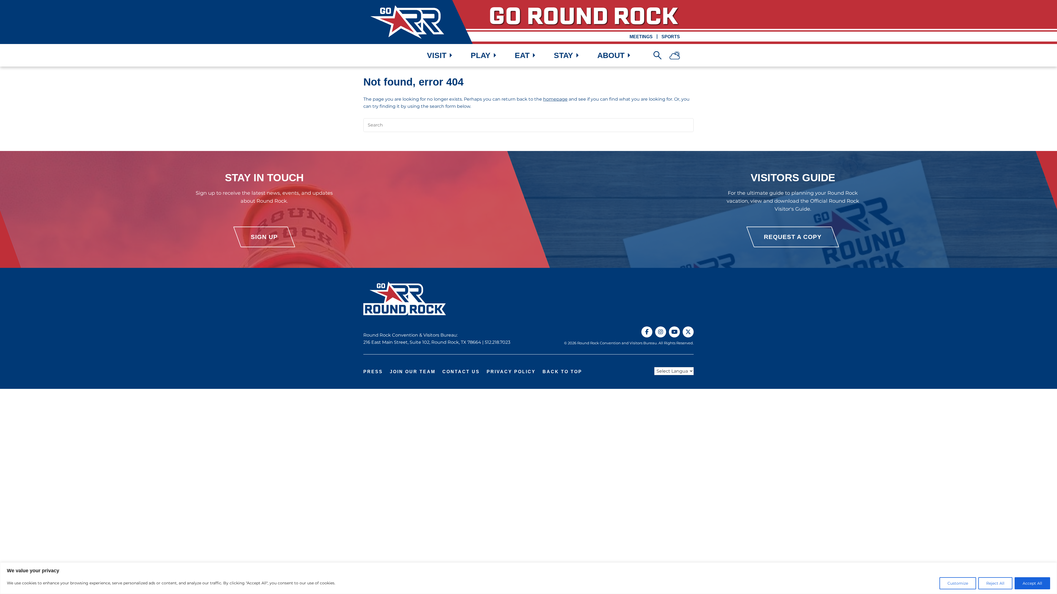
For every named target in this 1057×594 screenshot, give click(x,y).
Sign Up (264, 237)
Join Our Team (412, 371)
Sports (670, 36)
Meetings (641, 36)
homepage (555, 99)
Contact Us (461, 371)
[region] (528, 578)
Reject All (995, 583)
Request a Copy (793, 237)
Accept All (1032, 583)
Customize (957, 583)
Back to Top (562, 371)
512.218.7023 (497, 342)
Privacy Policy (511, 371)
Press (373, 371)
